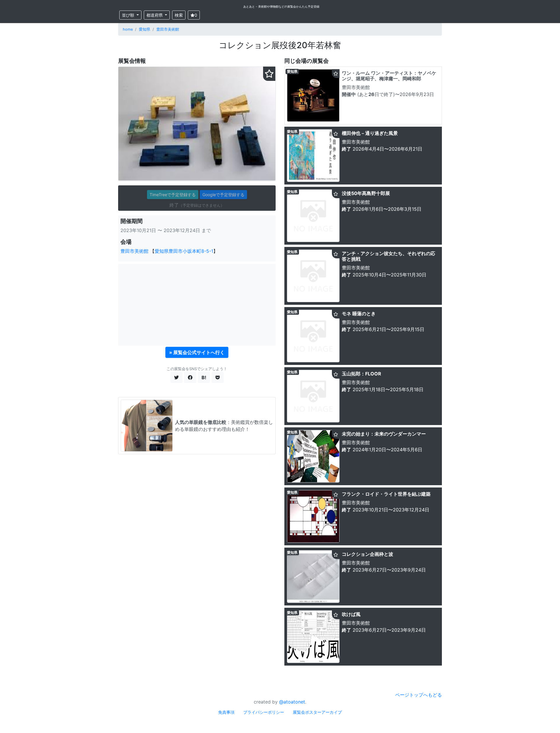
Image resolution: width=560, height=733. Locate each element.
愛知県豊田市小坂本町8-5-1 (184, 251)
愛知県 (144, 29)
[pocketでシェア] (217, 377)
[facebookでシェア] (190, 377)
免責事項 (226, 712)
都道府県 (155, 15)
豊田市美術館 (167, 29)
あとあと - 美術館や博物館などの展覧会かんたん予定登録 (281, 6)
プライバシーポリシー (263, 712)
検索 (179, 15)
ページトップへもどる (418, 695)
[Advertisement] (197, 305)
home (128, 29)
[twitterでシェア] (176, 377)
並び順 (128, 15)
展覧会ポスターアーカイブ (317, 712)
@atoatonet (292, 702)
